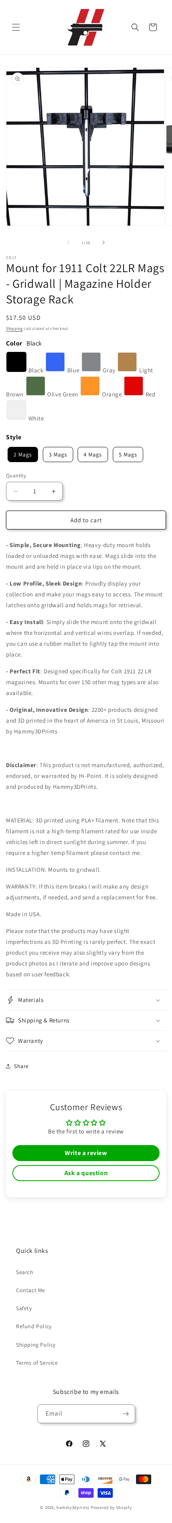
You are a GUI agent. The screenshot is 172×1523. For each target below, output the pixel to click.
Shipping (14, 328)
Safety (24, 1308)
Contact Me (30, 1290)
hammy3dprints (73, 1507)
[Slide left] (68, 242)
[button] (16, 27)
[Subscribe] (126, 1413)
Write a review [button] (86, 1153)
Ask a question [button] (86, 1173)
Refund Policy (34, 1326)
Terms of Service (37, 1362)
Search (25, 1272)
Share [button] (21, 1066)
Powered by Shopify (111, 1507)
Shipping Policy (36, 1344)
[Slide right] (103, 242)
